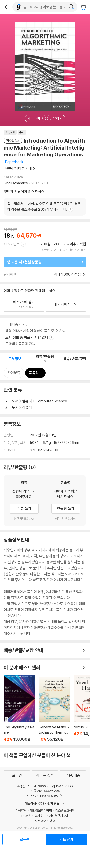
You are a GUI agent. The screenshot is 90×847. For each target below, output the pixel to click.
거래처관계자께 (58, 816)
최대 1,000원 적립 (68, 274)
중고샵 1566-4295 (47, 791)
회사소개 (40, 816)
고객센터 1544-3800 (31, 786)
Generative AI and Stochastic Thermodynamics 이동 (54, 709)
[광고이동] (71, 7)
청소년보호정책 (65, 810)
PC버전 (26, 816)
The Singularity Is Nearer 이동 (19, 708)
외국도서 (12, 401)
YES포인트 (12, 244)
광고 (52, 821)
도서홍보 (40, 821)
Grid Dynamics (16, 183)
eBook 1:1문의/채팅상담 (43, 796)
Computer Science (51, 401)
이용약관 (21, 810)
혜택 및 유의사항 (24, 519)
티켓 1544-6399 (62, 786)
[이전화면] (6, 7)
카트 (84, 7)
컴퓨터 (27, 401)
